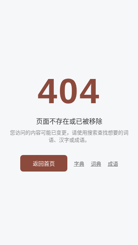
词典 (96, 164)
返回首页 (44, 164)
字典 (79, 164)
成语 (113, 164)
